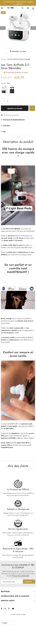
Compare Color (30, 43)
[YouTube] (13, 608)
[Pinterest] (10, 608)
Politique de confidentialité (20, 576)
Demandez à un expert (19, 51)
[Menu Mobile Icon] (2, 8)
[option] (18, 28)
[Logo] (12, 8)
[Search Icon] (23, 8)
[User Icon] (28, 8)
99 (4, 115)
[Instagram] (6, 608)
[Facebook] (2, 608)
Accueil (3, 59)
